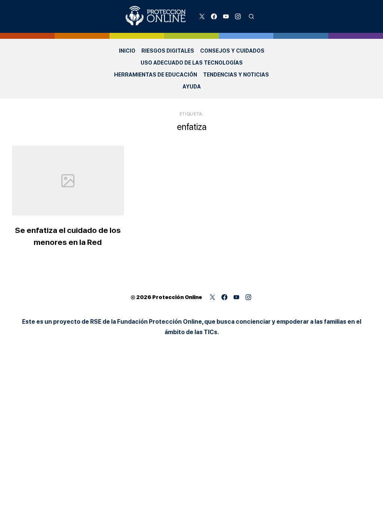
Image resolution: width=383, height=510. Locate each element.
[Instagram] (237, 16)
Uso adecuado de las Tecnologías (192, 63)
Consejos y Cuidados (232, 51)
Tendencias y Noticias (236, 75)
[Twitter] (201, 16)
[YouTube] (225, 16)
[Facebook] (213, 16)
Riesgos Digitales (167, 51)
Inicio (127, 51)
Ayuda (192, 87)
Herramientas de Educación (155, 75)
